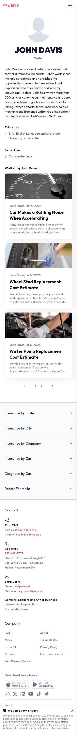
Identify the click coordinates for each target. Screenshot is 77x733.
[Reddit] (46, 694)
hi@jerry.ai (23, 586)
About (44, 633)
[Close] (72, 710)
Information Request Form (22, 604)
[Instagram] (7, 694)
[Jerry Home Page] (11, 5)
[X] (15, 694)
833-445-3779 (27, 530)
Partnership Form (16, 609)
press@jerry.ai (32, 591)
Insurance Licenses (52, 654)
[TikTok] (38, 694)
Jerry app (35, 534)
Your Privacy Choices (18, 661)
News (8, 640)
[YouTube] (30, 694)
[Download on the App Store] (16, 684)
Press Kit (10, 647)
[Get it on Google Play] (43, 684)
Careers (10, 654)
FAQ (7, 633)
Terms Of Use (49, 640)
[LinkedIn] (23, 694)
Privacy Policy (49, 647)
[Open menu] (70, 5)
